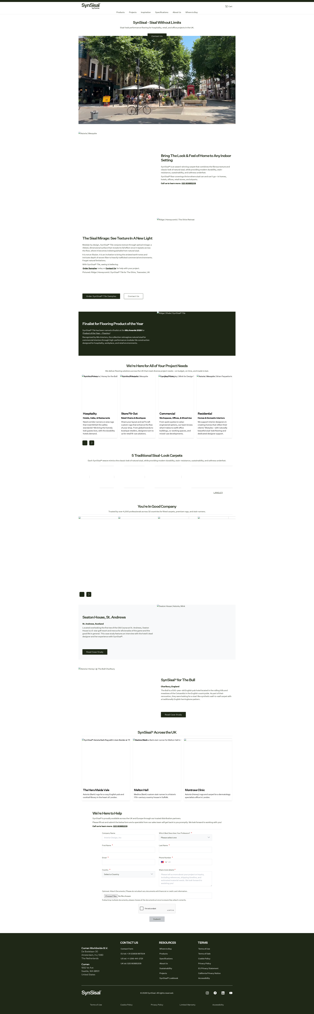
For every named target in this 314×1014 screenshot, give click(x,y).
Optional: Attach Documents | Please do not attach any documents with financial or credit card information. (144, 891)
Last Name (163, 845)
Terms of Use (96, 1004)
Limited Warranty (187, 1004)
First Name (106, 845)
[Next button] (91, 442)
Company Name (108, 833)
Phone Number (165, 858)
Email (104, 858)
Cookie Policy (126, 1004)
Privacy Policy (157, 1004)
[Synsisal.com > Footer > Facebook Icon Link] (215, 993)
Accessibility (218, 1004)
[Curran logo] (91, 6)
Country (105, 870)
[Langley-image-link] (218, 477)
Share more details (166, 870)
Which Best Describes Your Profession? (174, 833)
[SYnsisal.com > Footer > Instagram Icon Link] (207, 993)
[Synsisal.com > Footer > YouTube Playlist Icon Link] (231, 993)
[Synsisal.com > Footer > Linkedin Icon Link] (223, 993)
